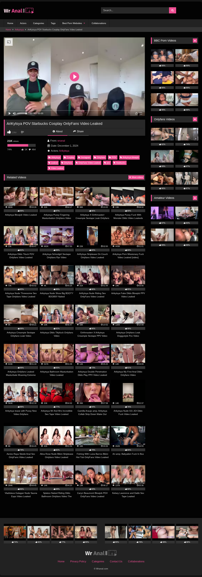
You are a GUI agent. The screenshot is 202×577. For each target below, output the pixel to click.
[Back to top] (192, 568)
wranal (61, 140)
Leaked (54, 163)
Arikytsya (19, 29)
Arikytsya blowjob (131, 157)
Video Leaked (57, 168)
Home (10, 23)
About (58, 131)
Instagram (85, 157)
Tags (53, 23)
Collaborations (99, 23)
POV (114, 157)
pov (108, 163)
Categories (38, 23)
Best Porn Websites (72, 23)
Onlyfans (101, 157)
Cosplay (70, 157)
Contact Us (116, 561)
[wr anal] (19, 10)
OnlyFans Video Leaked (89, 163)
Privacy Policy (78, 561)
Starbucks (120, 163)
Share (80, 131)
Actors (23, 23)
